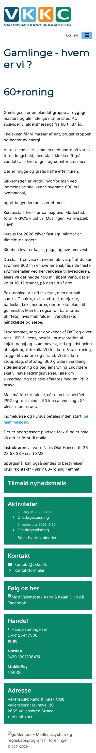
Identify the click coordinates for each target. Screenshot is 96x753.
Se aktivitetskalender (37, 537)
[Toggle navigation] (86, 35)
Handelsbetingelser (29, 629)
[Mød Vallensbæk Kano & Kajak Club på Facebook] (47, 600)
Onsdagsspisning (33, 517)
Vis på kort (22, 716)
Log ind (72, 35)
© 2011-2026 (18, 746)
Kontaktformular (30, 570)
